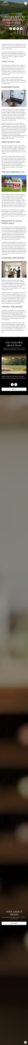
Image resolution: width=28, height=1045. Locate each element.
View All (14, 389)
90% (17, 109)
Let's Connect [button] (14, 923)
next (15, 384)
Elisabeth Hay (4, 312)
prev (12, 384)
